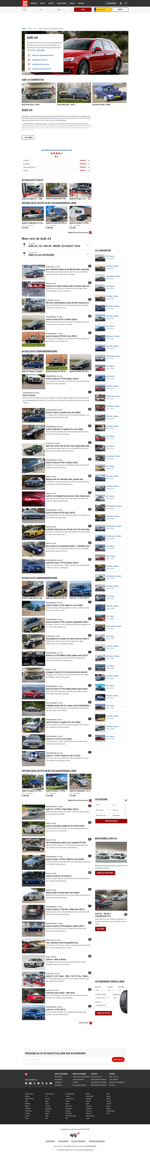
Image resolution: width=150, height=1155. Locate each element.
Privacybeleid (63, 1141)
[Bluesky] (39, 1083)
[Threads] (43, 1083)
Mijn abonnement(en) (98, 1085)
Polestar (89, 1108)
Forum (81, 3)
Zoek (83, 9)
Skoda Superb (79, 118)
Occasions (61, 3)
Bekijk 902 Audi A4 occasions (78, 232)
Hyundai (48, 1108)
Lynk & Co (69, 1106)
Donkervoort (49, 1094)
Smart (108, 1099)
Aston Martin (29, 1099)
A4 (35, 28)
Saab (87, 1118)
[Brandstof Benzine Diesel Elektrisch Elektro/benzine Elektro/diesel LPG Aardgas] (119, 815)
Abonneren (58, 1077)
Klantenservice (96, 1077)
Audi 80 (26, 118)
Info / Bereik (113, 1079)
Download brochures (105, 873)
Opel (87, 1103)
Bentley (27, 1103)
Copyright (58, 1082)
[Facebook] (27, 1083)
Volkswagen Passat (62, 118)
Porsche (88, 1111)
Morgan (88, 1099)
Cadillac (28, 1108)
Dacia (27, 1118)
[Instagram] (31, 1083)
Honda (47, 1106)
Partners (112, 1085)
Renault (88, 1113)
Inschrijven (118, 1059)
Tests (42, 3)
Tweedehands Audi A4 (40, 60)
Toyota (108, 1108)
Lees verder (41, 50)
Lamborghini (70, 1094)
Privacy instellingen (78, 1141)
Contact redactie (78, 1079)
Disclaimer (58, 1085)
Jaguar (47, 1113)
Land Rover (69, 1099)
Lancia (68, 1096)
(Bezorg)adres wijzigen (99, 1082)
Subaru (108, 1101)
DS (46, 1096)
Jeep (46, 1116)
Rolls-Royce (90, 1116)
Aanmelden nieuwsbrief (81, 1077)
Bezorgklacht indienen (99, 1079)
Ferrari (47, 1099)
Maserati (69, 1108)
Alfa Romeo (29, 1094)
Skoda (108, 1096)
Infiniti (47, 1111)
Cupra (27, 1116)
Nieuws (34, 3)
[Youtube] (51, 1083)
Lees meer (100, 929)
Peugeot (89, 1106)
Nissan (88, 1101)
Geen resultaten (111, 821)
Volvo (108, 1113)
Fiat (46, 1101)
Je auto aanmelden (79, 1085)
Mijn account (113, 1077)
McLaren (69, 1113)
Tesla (108, 1106)
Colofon (75, 1082)
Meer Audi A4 (83, 1023)
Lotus (67, 1103)
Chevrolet (28, 1111)
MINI (87, 1094)
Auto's (51, 3)
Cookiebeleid (50, 1141)
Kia (46, 1118)
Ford (46, 1103)
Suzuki (108, 1103)
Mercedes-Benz (71, 1116)
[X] (35, 1083)
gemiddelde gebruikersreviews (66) (56, 150)
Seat (107, 1094)
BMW (27, 1106)
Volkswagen (110, 1111)
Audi (30, 28)
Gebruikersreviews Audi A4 (41, 69)
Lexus (68, 1101)
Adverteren (58, 1079)
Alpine (27, 1096)
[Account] (121, 3)
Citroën (27, 1113)
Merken (24, 28)
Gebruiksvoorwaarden (116, 1082)
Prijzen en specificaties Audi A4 (43, 55)
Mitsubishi (89, 1096)
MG (67, 1118)
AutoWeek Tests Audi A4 (40, 64)
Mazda (68, 1111)
